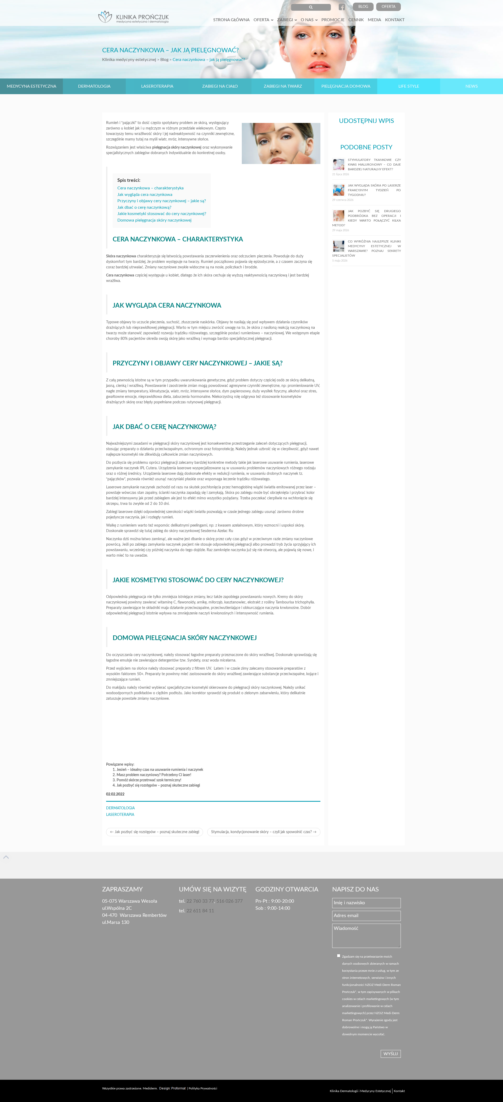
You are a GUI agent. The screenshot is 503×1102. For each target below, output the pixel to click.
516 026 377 (229, 901)
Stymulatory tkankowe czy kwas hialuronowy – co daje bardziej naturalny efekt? (374, 164)
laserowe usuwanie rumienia (275, 463)
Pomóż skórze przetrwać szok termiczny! (149, 780)
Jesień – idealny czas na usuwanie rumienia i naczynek (160, 770)
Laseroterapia (120, 815)
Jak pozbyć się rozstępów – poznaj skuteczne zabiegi (158, 785)
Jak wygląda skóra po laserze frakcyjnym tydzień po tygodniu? (374, 190)
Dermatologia (120, 808)
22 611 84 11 (200, 911)
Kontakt (394, 20)
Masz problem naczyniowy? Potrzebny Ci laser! (154, 775)
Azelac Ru (225, 531)
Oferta (388, 7)
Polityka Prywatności (203, 1088)
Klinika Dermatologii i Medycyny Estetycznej (360, 1091)
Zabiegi (285, 20)
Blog (363, 7)
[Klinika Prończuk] (135, 18)
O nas (307, 20)
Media (374, 20)
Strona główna (231, 20)
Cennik (356, 20)
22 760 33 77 (200, 901)
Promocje (333, 20)
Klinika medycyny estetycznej (129, 60)
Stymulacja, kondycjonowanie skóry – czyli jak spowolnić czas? (263, 832)
